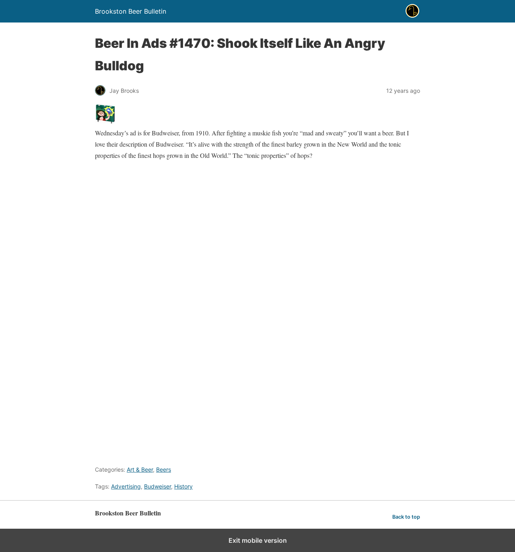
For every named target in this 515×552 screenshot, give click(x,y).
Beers (163, 469)
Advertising (126, 486)
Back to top (406, 517)
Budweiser (157, 486)
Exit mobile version (258, 540)
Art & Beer (140, 469)
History (183, 486)
